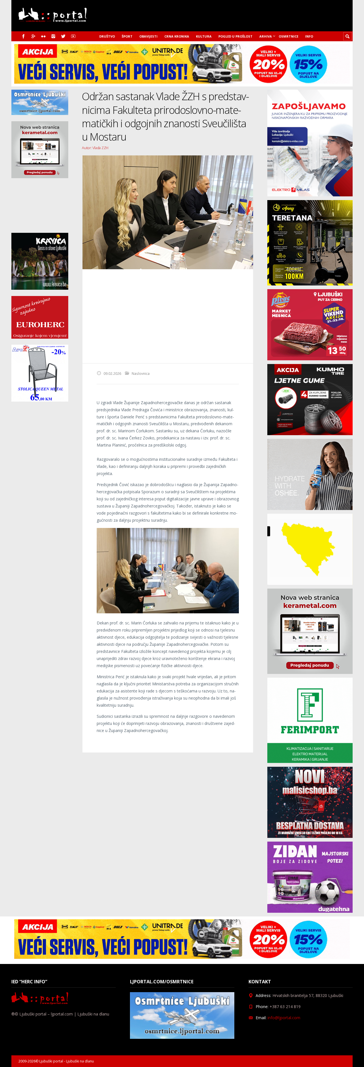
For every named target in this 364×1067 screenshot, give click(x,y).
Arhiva (265, 36)
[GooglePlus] (33, 36)
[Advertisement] (168, 316)
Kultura (204, 36)
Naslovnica (141, 373)
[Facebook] (23, 36)
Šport (127, 36)
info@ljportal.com (284, 1017)
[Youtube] (73, 36)
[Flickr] (43, 36)
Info (309, 36)
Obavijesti (148, 36)
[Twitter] (63, 36)
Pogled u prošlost (235, 36)
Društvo (107, 36)
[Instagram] (53, 36)
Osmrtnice (288, 36)
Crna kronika (176, 36)
